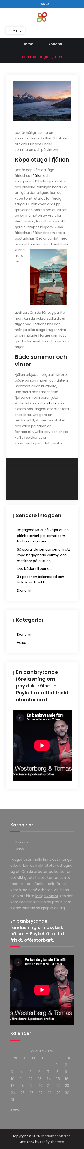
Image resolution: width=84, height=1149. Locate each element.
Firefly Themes (52, 1141)
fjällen (37, 175)
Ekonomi (54, 44)
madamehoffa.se (56, 1136)
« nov (14, 1109)
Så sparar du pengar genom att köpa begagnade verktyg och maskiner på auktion (43, 555)
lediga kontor (46, 895)
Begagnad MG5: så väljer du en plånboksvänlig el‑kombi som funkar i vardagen (43, 535)
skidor (52, 403)
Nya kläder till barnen (34, 568)
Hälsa (21, 642)
